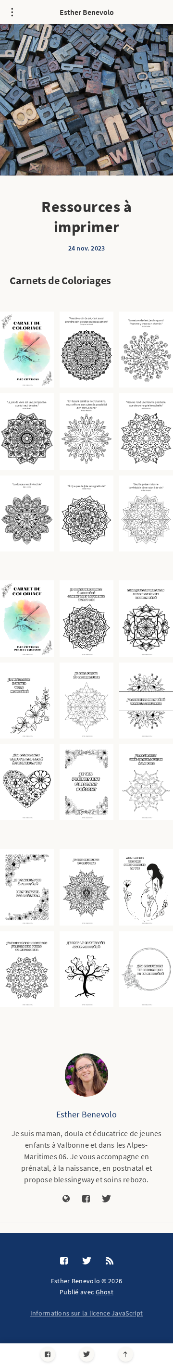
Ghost (105, 1292)
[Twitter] (86, 1354)
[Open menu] (12, 12)
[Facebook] (47, 1354)
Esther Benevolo (87, 12)
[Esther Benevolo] (86, 1075)
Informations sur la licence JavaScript (86, 1313)
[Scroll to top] (125, 1354)
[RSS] (109, 1261)
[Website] (66, 1199)
